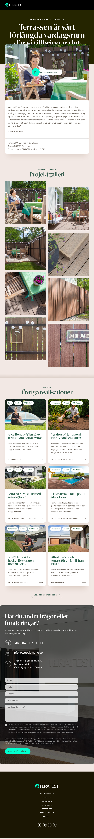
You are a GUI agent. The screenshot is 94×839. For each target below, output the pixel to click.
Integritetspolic (47, 743)
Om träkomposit (47, 793)
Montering (47, 805)
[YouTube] (45, 825)
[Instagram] (50, 825)
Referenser (47, 809)
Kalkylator (47, 801)
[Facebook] (39, 825)
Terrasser (47, 797)
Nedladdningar (47, 812)
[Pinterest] (55, 825)
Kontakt (47, 816)
